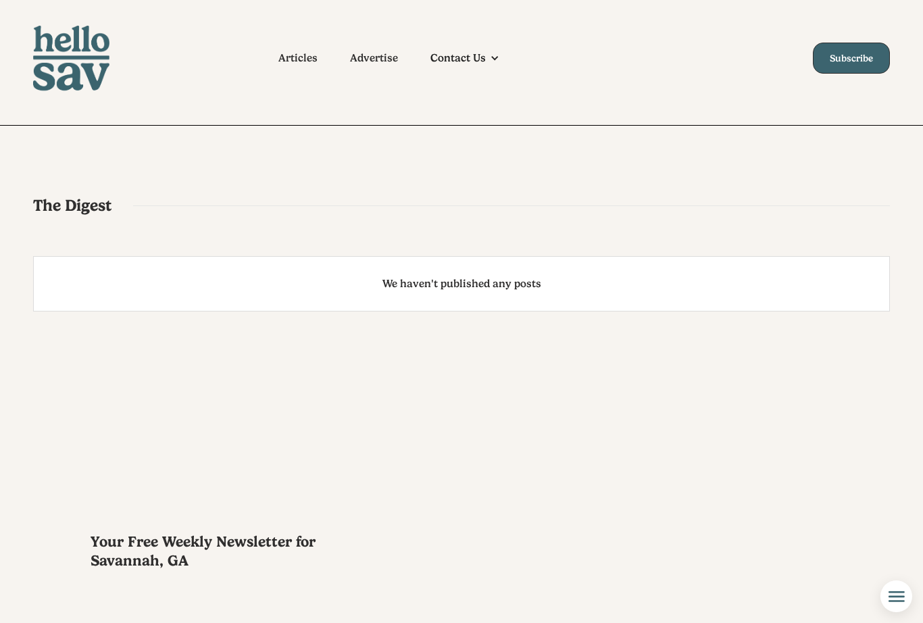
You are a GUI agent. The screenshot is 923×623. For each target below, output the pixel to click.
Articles (298, 58)
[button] (471, 58)
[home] (83, 58)
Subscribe (851, 58)
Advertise (374, 58)
